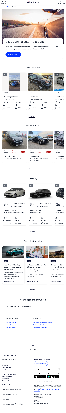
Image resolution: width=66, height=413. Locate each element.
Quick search (11, 399)
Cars (8, 6)
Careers (4, 369)
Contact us (5, 365)
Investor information (7, 372)
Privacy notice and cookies (9, 374)
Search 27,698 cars (13, 54)
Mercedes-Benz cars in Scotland (43, 322)
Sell (6, 3)
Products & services (13, 389)
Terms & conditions (7, 376)
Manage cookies (6, 384)
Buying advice (11, 394)
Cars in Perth (9, 325)
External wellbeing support (9, 381)
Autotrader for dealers (14, 404)
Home (3, 6)
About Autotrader (6, 367)
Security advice (6, 363)
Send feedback (41, 363)
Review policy (5, 378)
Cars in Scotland (11, 322)
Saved (59, 3)
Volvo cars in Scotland (40, 327)
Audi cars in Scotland (39, 325)
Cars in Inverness (11, 327)
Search (63, 3)
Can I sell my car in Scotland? (20, 306)
